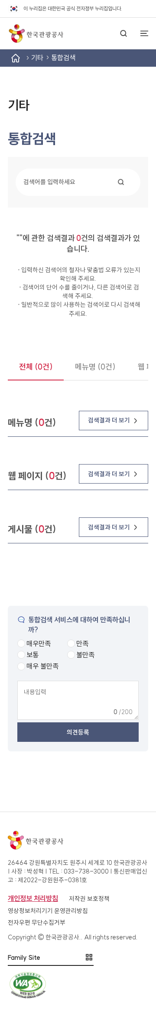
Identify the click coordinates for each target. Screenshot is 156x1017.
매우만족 (38, 643)
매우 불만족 (42, 666)
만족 (82, 643)
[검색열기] (123, 33)
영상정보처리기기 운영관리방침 (48, 911)
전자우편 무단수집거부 (36, 922)
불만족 (85, 654)
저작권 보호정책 (89, 899)
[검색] (121, 182)
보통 (32, 654)
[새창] (78, 985)
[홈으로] (35, 33)
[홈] (15, 58)
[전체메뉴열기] (140, 33)
